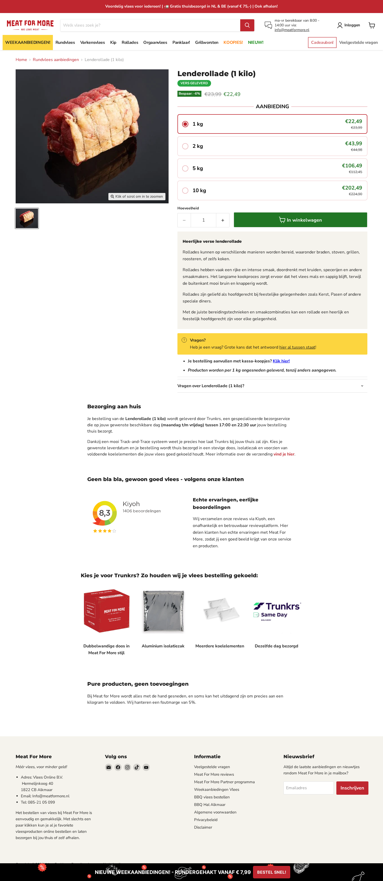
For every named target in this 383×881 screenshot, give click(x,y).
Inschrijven (352, 788)
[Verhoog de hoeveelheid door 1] (223, 220)
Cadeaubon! (322, 42)
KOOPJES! (233, 42)
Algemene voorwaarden (215, 812)
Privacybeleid (206, 819)
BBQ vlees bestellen (212, 797)
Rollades (130, 42)
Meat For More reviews (214, 774)
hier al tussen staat (297, 347)
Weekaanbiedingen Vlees (216, 789)
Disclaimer (203, 827)
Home (21, 59)
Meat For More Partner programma (224, 782)
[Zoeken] (247, 25)
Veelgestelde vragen (358, 42)
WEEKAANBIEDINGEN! (27, 42)
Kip (113, 42)
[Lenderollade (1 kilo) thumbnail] (27, 218)
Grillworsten (206, 42)
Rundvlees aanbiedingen (56, 59)
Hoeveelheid (188, 208)
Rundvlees (65, 42)
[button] (272, 124)
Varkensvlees (92, 42)
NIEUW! (255, 42)
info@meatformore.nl (292, 29)
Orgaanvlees (155, 42)
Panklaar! (181, 42)
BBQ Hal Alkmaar (209, 804)
